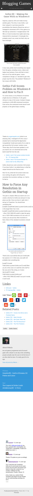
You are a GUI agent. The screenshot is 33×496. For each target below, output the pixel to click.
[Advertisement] (17, 123)
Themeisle (16, 492)
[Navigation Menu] (31, 8)
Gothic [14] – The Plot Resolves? (15, 321)
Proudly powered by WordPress (11, 491)
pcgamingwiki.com (14, 136)
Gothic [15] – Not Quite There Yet (15, 319)
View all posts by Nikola (11, 362)
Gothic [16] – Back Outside (14, 317)
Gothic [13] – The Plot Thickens (15, 324)
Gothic (5, 328)
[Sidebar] (1, 8)
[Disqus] (16, 413)
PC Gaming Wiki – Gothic (13, 290)
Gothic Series (13, 328)
